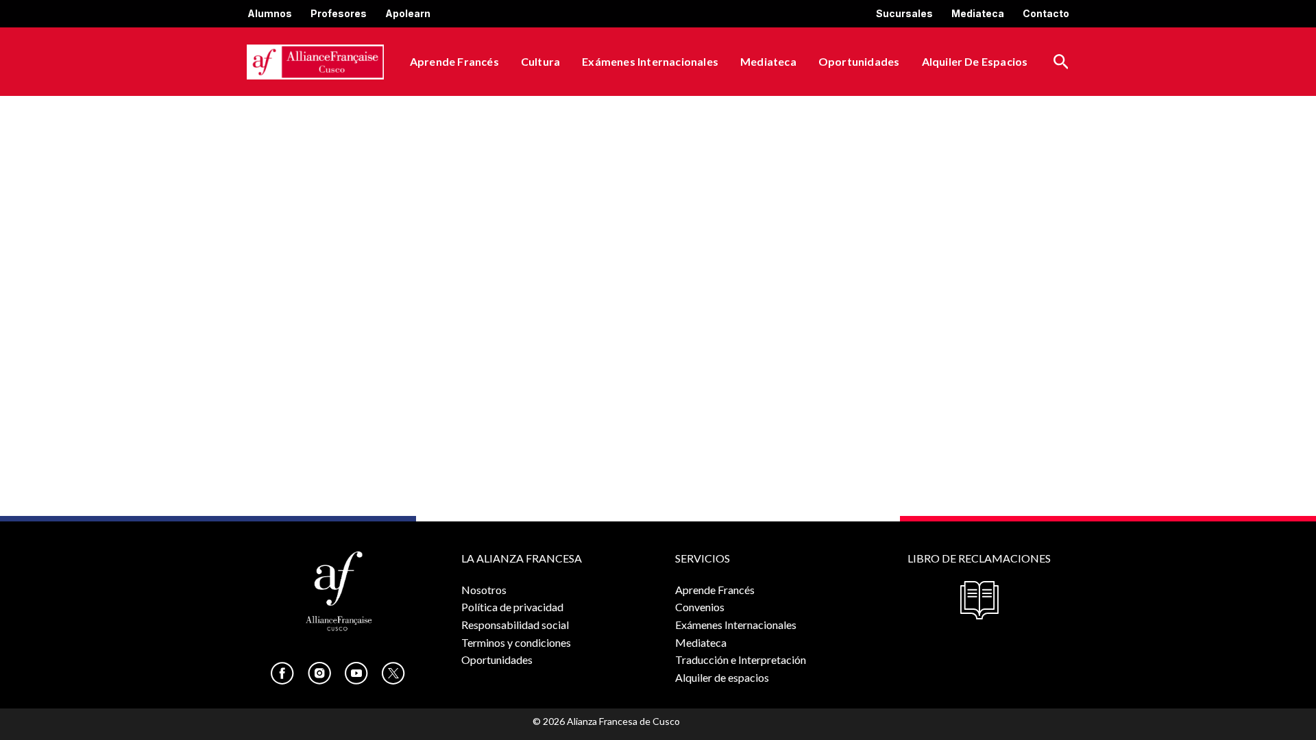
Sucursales (904, 13)
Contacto (1046, 13)
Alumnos (269, 13)
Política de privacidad (512, 606)
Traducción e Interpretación (740, 659)
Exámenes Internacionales (650, 61)
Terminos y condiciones (516, 642)
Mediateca (977, 13)
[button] (1061, 62)
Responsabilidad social (515, 624)
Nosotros (484, 589)
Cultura (540, 61)
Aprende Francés (454, 61)
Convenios (699, 606)
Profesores (338, 13)
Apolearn (407, 13)
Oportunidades (859, 61)
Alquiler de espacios (975, 61)
